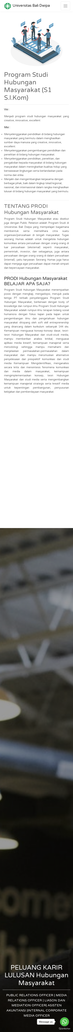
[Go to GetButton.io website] (64, 1028)
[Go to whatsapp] (64, 1021)
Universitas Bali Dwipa (31, 6)
